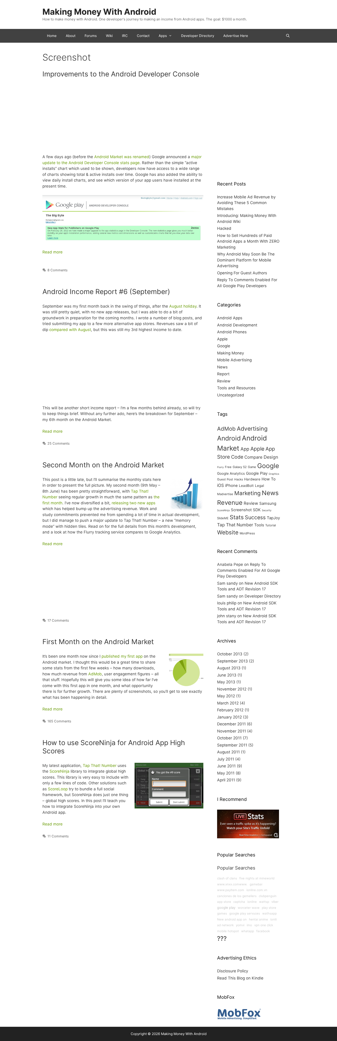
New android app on (232, 919)
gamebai (256, 884)
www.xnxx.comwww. (232, 884)
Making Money (230, 353)
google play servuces (244, 913)
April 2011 (226, 780)
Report (223, 374)
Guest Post (225, 479)
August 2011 (228, 752)
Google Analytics (231, 473)
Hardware (252, 479)
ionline (252, 902)
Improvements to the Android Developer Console (120, 74)
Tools (259, 525)
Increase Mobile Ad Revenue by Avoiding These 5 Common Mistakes (246, 203)
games (222, 913)
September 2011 (232, 745)
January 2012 (229, 717)
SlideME (223, 518)
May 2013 (226, 682)
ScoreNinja (59, 771)
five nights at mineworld (256, 878)
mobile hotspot (228, 931)
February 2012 (230, 710)
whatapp (247, 931)
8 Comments (57, 270)
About (70, 36)
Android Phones (232, 332)
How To (269, 479)
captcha (239, 902)
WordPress (247, 533)
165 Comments (59, 721)
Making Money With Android (99, 12)
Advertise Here (235, 36)
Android (229, 438)
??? (222, 938)
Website (227, 532)
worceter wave (249, 907)
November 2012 (231, 689)
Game (252, 467)
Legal (259, 485)
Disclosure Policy (232, 971)
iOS (220, 485)
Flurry (220, 467)
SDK (257, 510)
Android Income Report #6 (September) (106, 291)
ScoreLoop (58, 789)
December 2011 (231, 724)
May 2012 (226, 696)
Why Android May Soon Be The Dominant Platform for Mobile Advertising (246, 260)
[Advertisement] (122, 118)
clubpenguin (267, 896)
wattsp (264, 902)
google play (226, 908)
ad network (225, 925)
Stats (237, 517)
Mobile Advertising (234, 360)
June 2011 (226, 766)
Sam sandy (227, 583)
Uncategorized (230, 395)
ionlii (273, 919)
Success (255, 517)
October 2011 (229, 738)
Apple (222, 339)
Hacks (238, 479)
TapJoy (273, 518)
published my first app (122, 656)
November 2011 (231, 731)
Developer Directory (197, 36)
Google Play (257, 473)
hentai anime (258, 919)
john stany (226, 616)
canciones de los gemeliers (237, 896)
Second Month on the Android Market (103, 465)
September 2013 (232, 661)
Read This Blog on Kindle (240, 978)
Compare (253, 457)
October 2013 (229, 654)
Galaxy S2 (240, 467)
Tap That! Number (99, 765)
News (222, 367)
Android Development (237, 325)
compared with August (70, 329)
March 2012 (228, 703)
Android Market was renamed (121, 156)
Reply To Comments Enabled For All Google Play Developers (248, 570)
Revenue (230, 502)
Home (52, 36)
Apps (163, 36)
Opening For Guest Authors (242, 273)
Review (223, 381)
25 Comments (58, 443)
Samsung (267, 503)
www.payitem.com (230, 890)
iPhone (231, 485)
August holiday (182, 306)
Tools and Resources (236, 388)
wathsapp (269, 913)
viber (275, 902)
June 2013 (226, 675)
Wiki (109, 36)
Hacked (224, 228)
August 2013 (228, 668)
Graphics (274, 473)
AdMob (95, 674)
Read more (52, 252)
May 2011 (226, 773)
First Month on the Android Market (98, 641)
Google (223, 346)
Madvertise (225, 494)
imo (249, 925)
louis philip (226, 603)
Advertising (252, 428)
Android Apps (229, 318)
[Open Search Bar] (288, 36)
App (244, 449)
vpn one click (263, 925)
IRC (125, 36)
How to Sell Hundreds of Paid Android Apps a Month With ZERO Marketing (248, 241)
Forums (91, 36)
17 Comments (58, 620)
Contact (143, 36)
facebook (263, 931)
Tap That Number (235, 525)
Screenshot (241, 510)
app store (224, 902)
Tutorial (270, 525)
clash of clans (227, 878)
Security (266, 510)
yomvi (240, 925)
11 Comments (58, 836)
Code (237, 457)
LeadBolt (246, 485)
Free (228, 467)
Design (271, 457)
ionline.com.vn (256, 890)
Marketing (247, 493)
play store (269, 907)
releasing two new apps (133, 503)
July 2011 (225, 759)
